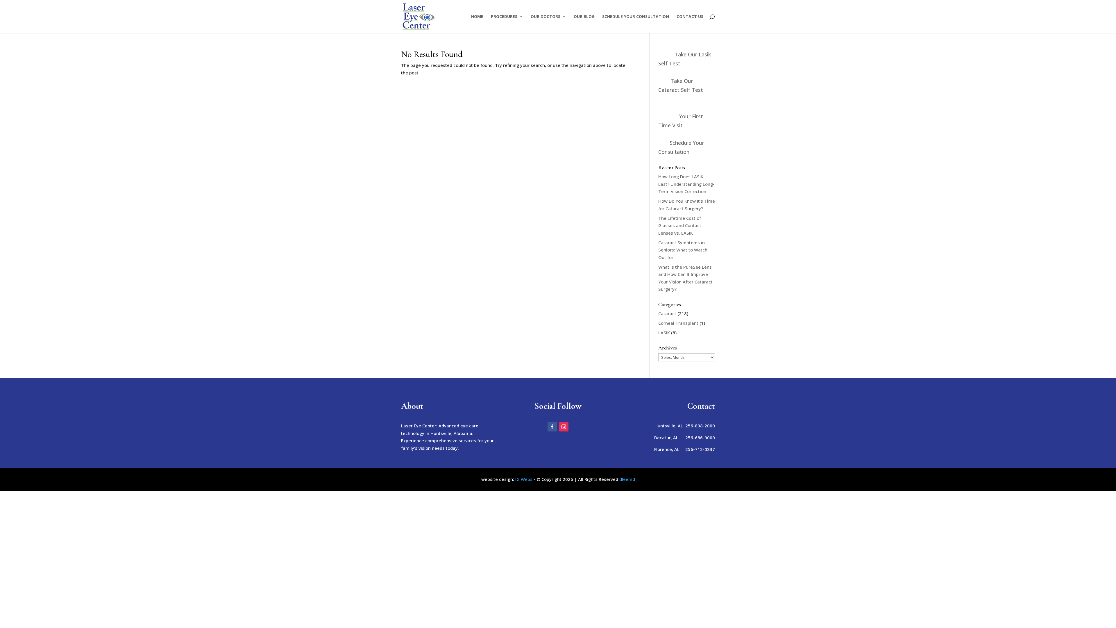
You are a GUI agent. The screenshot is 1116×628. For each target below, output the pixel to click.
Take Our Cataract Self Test (680, 85)
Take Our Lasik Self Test (684, 59)
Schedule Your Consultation (635, 17)
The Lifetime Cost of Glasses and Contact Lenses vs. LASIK (679, 225)
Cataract (667, 313)
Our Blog (584, 17)
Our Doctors (545, 17)
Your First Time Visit (680, 121)
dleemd (627, 479)
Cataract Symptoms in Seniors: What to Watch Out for (682, 250)
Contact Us (690, 17)
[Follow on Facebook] (552, 426)
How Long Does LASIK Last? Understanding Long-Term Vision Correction (686, 184)
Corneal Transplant (678, 323)
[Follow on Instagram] (563, 426)
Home (477, 17)
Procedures (504, 17)
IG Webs (523, 479)
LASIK (664, 333)
